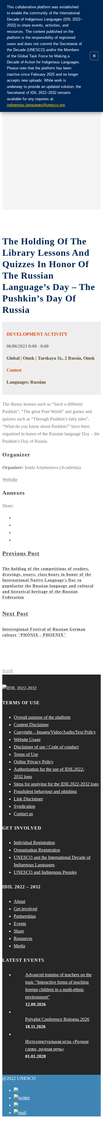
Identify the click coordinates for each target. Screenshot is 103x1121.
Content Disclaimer (31, 724)
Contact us (23, 813)
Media (19, 945)
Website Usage (27, 739)
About (19, 901)
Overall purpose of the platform (42, 717)
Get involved (25, 908)
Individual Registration (34, 842)
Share (19, 931)
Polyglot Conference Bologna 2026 (57, 1019)
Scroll (7, 670)
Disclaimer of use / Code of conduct (46, 746)
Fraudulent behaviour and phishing (45, 791)
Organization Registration (37, 850)
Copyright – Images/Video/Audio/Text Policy (55, 732)
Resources (23, 938)
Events (20, 923)
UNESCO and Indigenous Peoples (45, 872)
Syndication (24, 806)
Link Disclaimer (28, 798)
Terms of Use (26, 754)
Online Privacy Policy (34, 761)
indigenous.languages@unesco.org (36, 105)
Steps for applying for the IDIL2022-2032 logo (56, 784)
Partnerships (25, 916)
